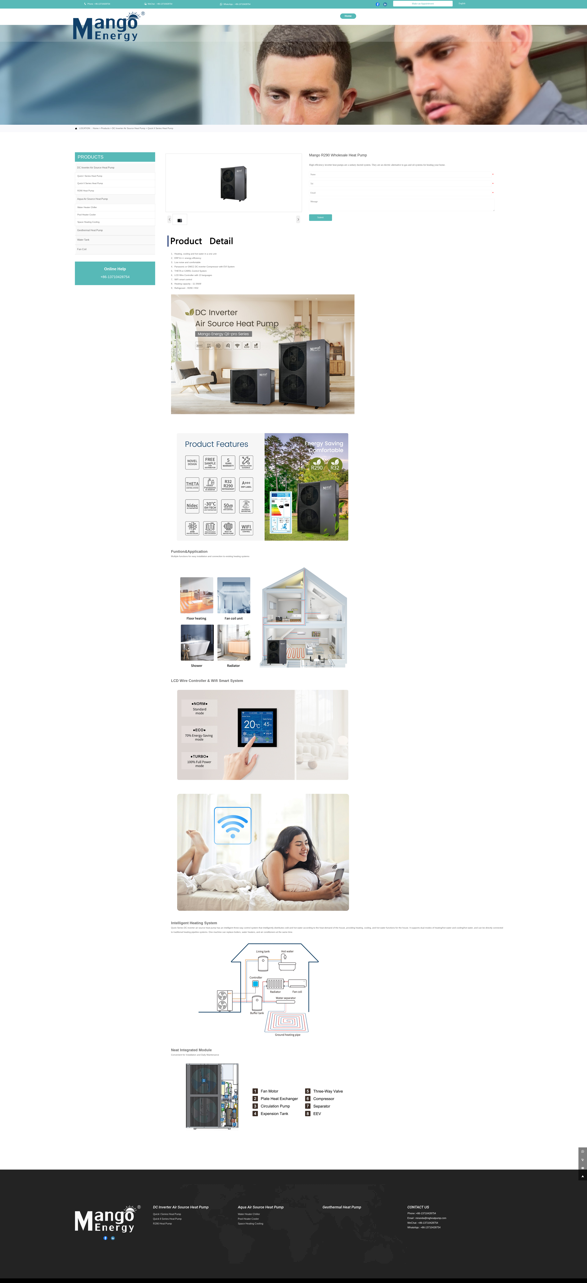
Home (96, 128)
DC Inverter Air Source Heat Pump (128, 128)
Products (105, 128)
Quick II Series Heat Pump (160, 128)
